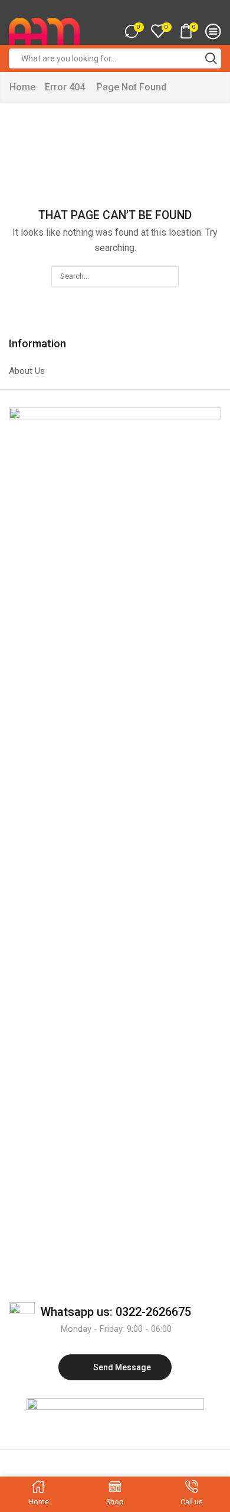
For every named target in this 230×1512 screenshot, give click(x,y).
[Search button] (211, 58)
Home (22, 87)
